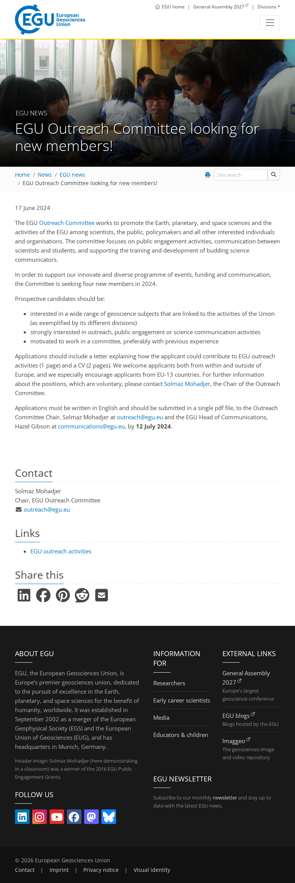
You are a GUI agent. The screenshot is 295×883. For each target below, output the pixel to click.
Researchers (169, 683)
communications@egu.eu (91, 426)
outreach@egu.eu (140, 417)
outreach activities (60, 551)
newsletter (225, 797)
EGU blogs (236, 715)
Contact (25, 870)
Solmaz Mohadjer (187, 383)
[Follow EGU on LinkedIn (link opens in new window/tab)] (22, 818)
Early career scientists (181, 700)
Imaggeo (233, 741)
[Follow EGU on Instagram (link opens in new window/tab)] (39, 818)
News (45, 174)
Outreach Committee (66, 222)
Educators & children (180, 735)
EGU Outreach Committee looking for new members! (90, 183)
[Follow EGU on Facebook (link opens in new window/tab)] (74, 818)
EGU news (72, 174)
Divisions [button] (267, 6)
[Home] (50, 19)
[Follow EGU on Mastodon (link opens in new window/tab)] (91, 818)
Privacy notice (101, 870)
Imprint (59, 870)
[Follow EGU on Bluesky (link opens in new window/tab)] (108, 818)
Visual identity (152, 870)
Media (161, 717)
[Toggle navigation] (270, 22)
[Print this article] (208, 174)
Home (22, 174)
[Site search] (273, 174)
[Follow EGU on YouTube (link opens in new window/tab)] (57, 818)
